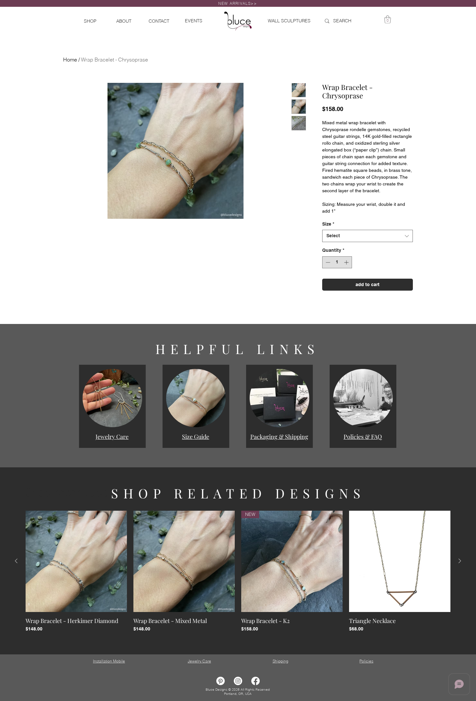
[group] (238, 592)
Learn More (352, 126)
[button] (112, 415)
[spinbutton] (337, 279)
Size (328, 240)
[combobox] (367, 253)
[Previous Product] (16, 578)
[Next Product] (460, 578)
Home (70, 59)
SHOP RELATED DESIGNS (238, 509)
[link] (387, 19)
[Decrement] (327, 279)
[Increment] (347, 279)
